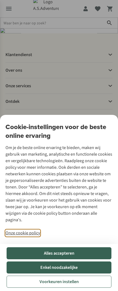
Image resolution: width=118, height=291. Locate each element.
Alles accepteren (59, 253)
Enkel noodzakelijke (59, 267)
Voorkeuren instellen (59, 282)
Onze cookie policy (22, 233)
